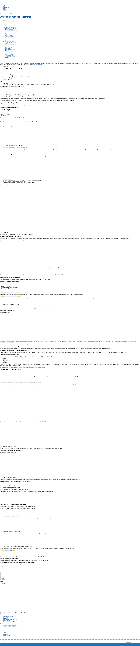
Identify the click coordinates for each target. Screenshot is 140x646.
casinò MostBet (17, 75)
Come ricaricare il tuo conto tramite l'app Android (10, 48)
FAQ (4, 61)
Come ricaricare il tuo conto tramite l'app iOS (10, 37)
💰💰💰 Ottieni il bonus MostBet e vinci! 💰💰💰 (9, 66)
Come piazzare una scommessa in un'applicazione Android (10, 50)
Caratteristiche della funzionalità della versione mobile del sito (10, 55)
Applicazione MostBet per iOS (8, 29)
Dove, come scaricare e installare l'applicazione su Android (10, 45)
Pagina (4, 5)
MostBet (1, 63)
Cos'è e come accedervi (9, 53)
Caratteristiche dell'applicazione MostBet (9, 28)
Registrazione (5, 10)
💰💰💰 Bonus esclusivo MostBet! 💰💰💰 (8, 550)
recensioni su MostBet (17, 508)
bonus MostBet (69, 186)
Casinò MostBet (5, 618)
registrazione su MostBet (37, 64)
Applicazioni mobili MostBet (8, 616)
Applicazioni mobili (6, 7)
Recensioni (4, 9)
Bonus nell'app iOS (8, 35)
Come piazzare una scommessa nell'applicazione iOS (10, 38)
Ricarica (4, 11)
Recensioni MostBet (6, 620)
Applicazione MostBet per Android (8, 41)
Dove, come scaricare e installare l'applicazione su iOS (10, 32)
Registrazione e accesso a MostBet (9, 621)
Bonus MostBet (5, 617)
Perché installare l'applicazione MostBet (9, 27)
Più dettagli (2, 613)
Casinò (4, 8)
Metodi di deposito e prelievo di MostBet (10, 619)
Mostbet (70, 643)
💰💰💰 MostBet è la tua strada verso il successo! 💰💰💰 (11, 296)
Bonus (4, 6)
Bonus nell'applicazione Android (10, 46)
